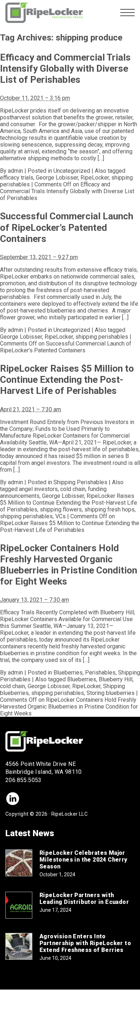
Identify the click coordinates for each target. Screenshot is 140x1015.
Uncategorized (71, 170)
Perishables (100, 672)
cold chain (72, 489)
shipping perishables (101, 336)
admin (15, 170)
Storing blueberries (111, 693)
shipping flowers (61, 509)
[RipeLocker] (44, 13)
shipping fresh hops (109, 509)
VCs (60, 516)
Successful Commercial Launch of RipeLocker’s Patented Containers (66, 227)
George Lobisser (57, 177)
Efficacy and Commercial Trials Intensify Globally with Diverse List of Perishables (65, 68)
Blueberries (68, 672)
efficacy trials (16, 177)
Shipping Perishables (80, 482)
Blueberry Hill (115, 679)
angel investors (38, 489)
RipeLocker (94, 177)
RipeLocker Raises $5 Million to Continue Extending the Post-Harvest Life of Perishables (67, 379)
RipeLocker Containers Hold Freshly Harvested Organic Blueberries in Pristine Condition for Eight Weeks (68, 565)
